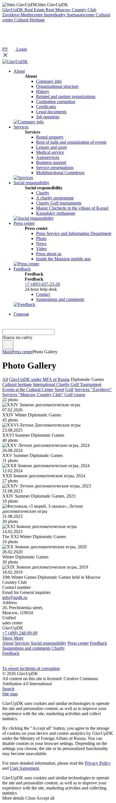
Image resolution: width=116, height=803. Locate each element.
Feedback (98, 643)
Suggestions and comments (60, 299)
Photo (41, 238)
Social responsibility (48, 643)
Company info (49, 81)
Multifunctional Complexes (60, 172)
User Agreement (24, 768)
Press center (22, 351)
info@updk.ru (14, 597)
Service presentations (54, 167)
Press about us (48, 253)
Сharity (42, 192)
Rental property (50, 137)
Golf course (74, 394)
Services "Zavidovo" (93, 389)
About (8, 643)
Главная (21, 314)
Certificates (46, 106)
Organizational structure (57, 86)
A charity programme (55, 198)
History (42, 91)
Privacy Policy (98, 763)
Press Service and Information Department (73, 233)
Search (8, 688)
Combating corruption (55, 101)
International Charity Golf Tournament (67, 384)
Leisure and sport (51, 147)
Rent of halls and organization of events (71, 142)
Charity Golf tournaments (58, 203)
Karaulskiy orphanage (55, 213)
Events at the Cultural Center (27, 389)
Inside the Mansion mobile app (63, 258)
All (5, 379)
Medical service (50, 152)
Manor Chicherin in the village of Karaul (72, 208)
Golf (69, 389)
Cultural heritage (17, 384)
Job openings (47, 116)
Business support (51, 162)
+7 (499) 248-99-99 (19, 633)
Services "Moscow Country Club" (33, 394)
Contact (43, 294)
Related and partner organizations (65, 96)
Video (41, 248)
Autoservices (47, 157)
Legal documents (51, 111)
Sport (59, 389)
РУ (5, 49)
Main (7, 351)
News (41, 243)
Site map (10, 693)
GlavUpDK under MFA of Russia (39, 379)
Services (22, 643)
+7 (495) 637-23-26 (42, 284)
